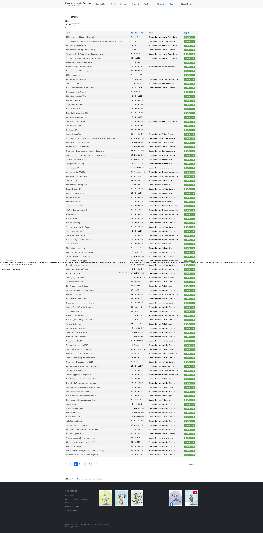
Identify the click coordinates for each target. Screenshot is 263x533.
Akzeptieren (5, 270)
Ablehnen (16, 270)
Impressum (140, 273)
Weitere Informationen (127, 273)
